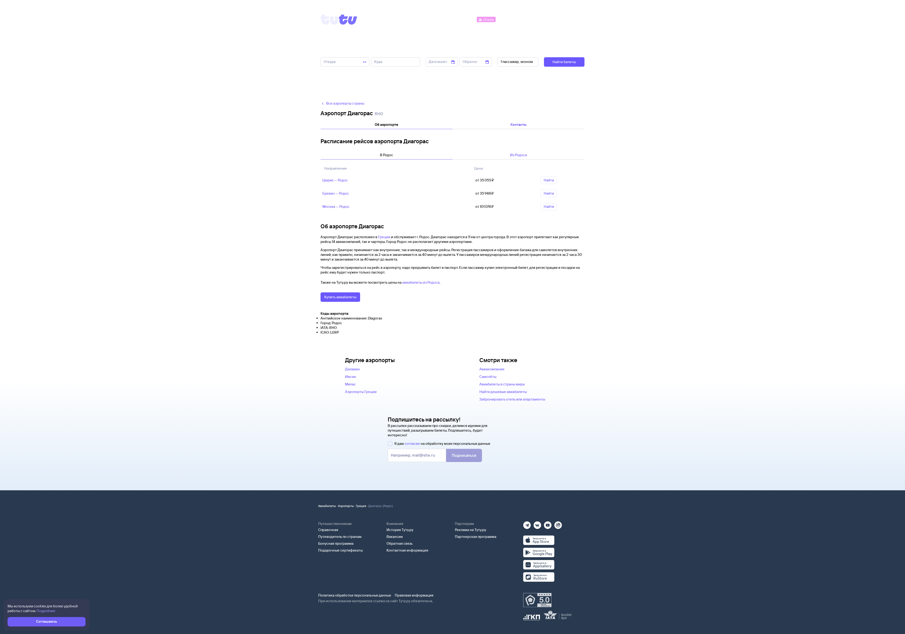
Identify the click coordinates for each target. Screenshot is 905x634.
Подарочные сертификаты (340, 550)
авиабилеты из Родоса (421, 282)
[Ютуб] (547, 523)
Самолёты (487, 376)
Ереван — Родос (335, 193)
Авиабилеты (327, 506)
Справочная (328, 530)
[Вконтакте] (537, 523)
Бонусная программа (336, 543)
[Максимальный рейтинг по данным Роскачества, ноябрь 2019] (537, 600)
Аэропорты (346, 506)
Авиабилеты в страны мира (502, 384)
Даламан (352, 369)
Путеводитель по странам (340, 536)
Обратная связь (400, 543)
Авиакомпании (491, 369)
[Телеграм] (527, 523)
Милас (350, 384)
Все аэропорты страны (345, 103)
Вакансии (395, 536)
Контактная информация (407, 550)
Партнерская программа (475, 536)
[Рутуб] (558, 523)
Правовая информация (414, 595)
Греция (361, 506)
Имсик (350, 376)
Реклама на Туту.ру (470, 530)
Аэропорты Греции (361, 391)
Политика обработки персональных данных (354, 595)
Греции (384, 237)
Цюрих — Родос (335, 180)
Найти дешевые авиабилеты (503, 391)
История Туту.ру (400, 530)
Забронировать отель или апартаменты (512, 399)
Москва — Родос (336, 206)
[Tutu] (339, 19)
